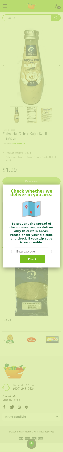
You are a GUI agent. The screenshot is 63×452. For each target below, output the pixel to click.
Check (32, 259)
